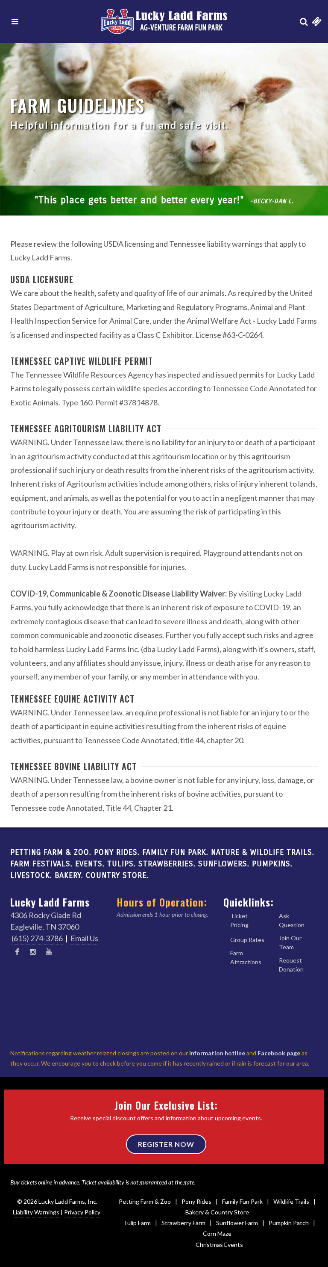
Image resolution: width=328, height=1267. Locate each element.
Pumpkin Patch (289, 1222)
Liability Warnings (36, 1212)
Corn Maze (217, 1233)
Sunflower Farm (237, 1222)
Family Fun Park (242, 1201)
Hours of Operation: (162, 902)
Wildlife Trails (291, 1201)
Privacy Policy (82, 1212)
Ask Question (292, 920)
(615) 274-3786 (37, 938)
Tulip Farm (137, 1222)
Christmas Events (219, 1244)
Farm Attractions (245, 957)
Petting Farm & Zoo (145, 1201)
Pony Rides (196, 1201)
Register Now (166, 1144)
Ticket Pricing (239, 920)
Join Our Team (290, 942)
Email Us (84, 938)
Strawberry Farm (183, 1222)
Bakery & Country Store (217, 1212)
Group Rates (247, 939)
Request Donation (291, 965)
